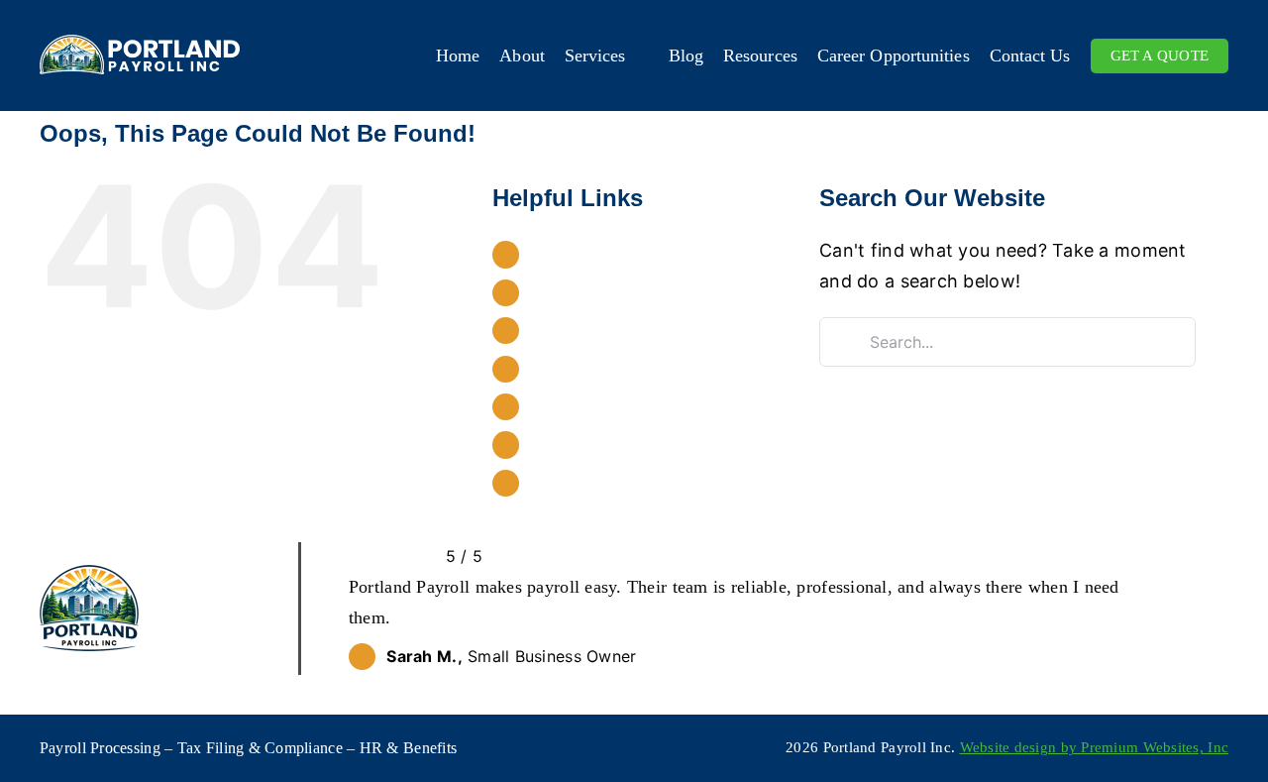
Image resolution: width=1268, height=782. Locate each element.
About (553, 292)
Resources (569, 406)
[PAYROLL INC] (140, 43)
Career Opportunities (611, 444)
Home (553, 254)
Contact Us (574, 483)
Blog (547, 369)
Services (562, 330)
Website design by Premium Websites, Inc (1094, 747)
